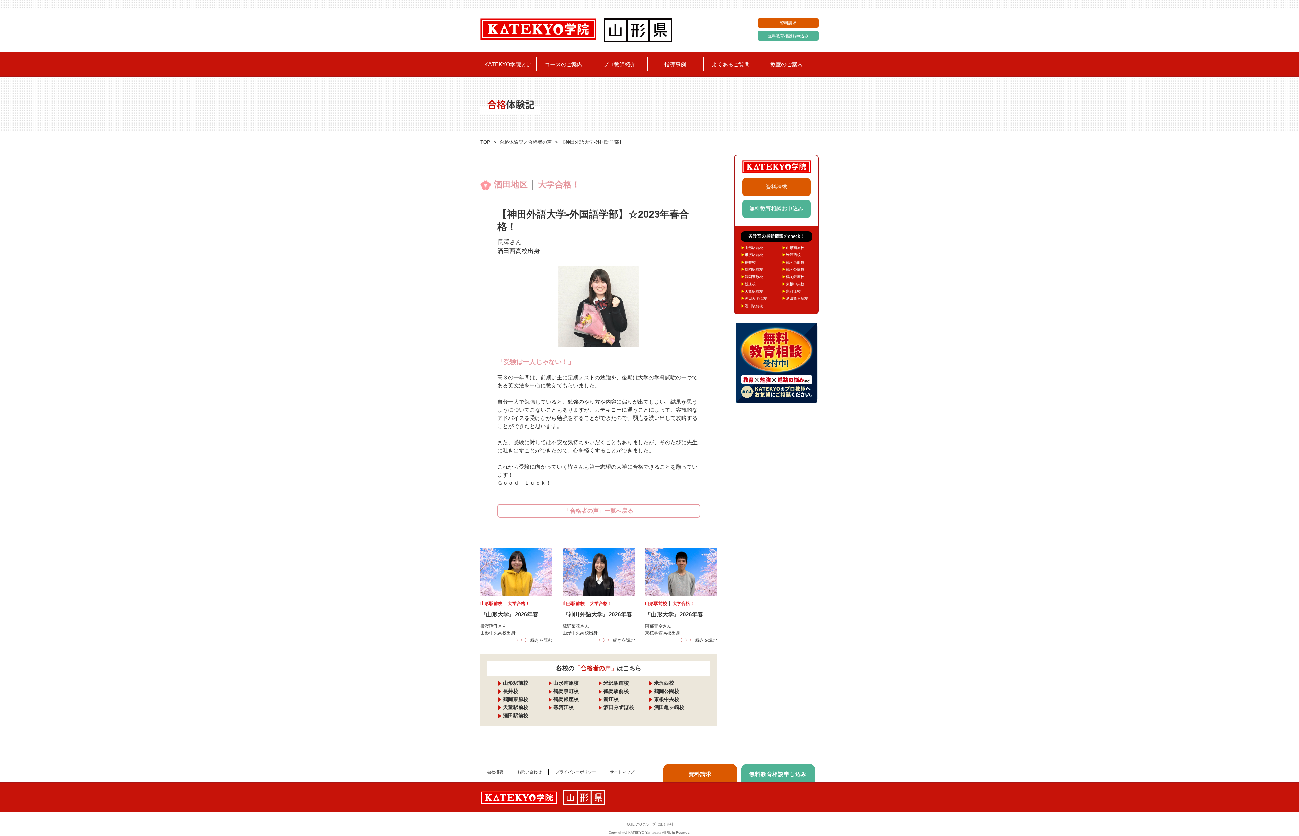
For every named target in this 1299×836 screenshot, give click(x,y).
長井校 (510, 691)
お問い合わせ (529, 772)
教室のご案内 (786, 64)
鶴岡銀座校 (566, 699)
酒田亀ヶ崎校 (669, 707)
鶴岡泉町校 (566, 691)
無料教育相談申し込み (778, 774)
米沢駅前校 (616, 683)
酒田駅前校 (515, 715)
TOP (485, 142)
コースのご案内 (564, 64)
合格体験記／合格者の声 (526, 142)
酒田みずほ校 (618, 707)
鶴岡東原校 (515, 699)
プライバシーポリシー (575, 772)
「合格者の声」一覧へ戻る (598, 510)
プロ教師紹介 (619, 64)
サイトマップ (622, 772)
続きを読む (534, 640)
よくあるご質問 (731, 64)
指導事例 (675, 64)
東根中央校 (666, 699)
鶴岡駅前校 (616, 691)
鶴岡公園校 (666, 691)
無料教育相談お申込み (788, 35)
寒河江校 (563, 707)
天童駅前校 (515, 707)
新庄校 (611, 699)
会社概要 (495, 772)
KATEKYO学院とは (508, 64)
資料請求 (788, 23)
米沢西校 (664, 683)
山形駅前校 (515, 683)
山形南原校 (566, 683)
